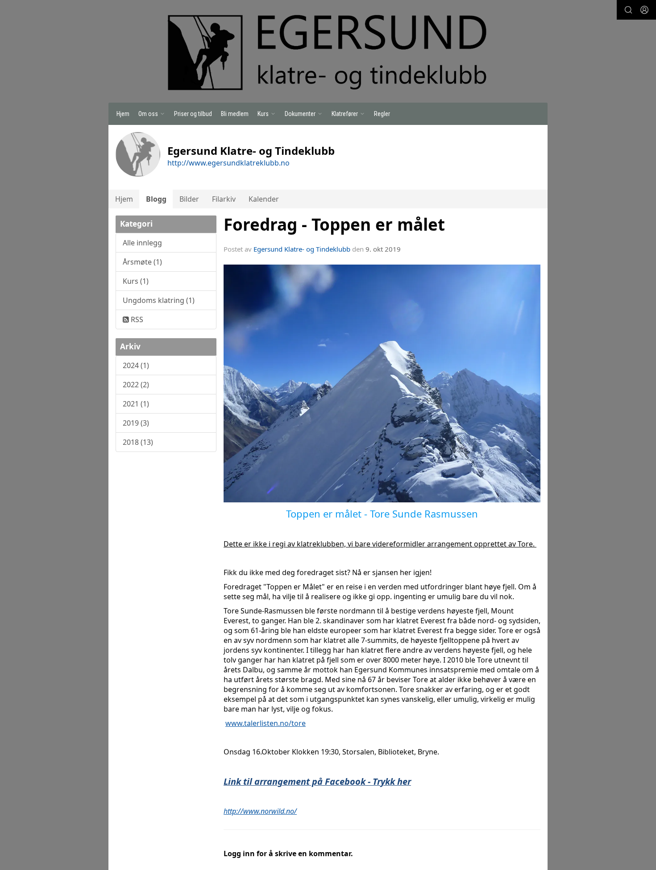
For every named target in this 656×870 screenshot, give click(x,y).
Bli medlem (235, 113)
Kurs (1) (136, 281)
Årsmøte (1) (142, 262)
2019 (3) (136, 423)
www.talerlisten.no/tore (265, 723)
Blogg (156, 199)
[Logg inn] (644, 10)
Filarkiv (224, 199)
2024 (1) (136, 365)
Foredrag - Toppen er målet (334, 224)
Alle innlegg (142, 243)
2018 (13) (138, 442)
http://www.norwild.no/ (260, 811)
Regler (382, 113)
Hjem (122, 113)
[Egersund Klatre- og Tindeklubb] (328, 53)
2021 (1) (136, 404)
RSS (136, 319)
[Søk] (628, 10)
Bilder (189, 199)
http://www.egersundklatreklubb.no (228, 163)
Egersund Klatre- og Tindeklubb (301, 248)
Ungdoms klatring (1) (159, 300)
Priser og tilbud (193, 113)
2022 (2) (136, 384)
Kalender (264, 199)
